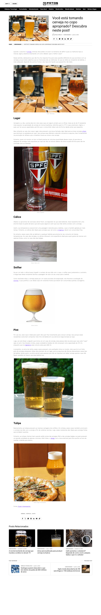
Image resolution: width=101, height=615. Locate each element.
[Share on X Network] (56, 38)
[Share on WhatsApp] (59, 38)
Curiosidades (67, 35)
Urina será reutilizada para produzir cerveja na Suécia (49, 552)
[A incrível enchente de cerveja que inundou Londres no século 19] (22, 538)
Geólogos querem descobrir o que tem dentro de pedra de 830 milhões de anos (34, 570)
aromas (16, 280)
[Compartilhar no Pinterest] (62, 38)
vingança (61, 230)
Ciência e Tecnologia (26, 566)
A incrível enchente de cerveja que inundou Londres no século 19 (21, 552)
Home (10, 44)
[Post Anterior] (15, 569)
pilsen (84, 131)
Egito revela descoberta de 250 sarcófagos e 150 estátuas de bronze (67, 570)
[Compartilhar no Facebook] (54, 38)
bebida (23, 513)
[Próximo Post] (86, 569)
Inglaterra (28, 345)
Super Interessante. (24, 506)
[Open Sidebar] (96, 17)
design (53, 438)
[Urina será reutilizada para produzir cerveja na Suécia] (50, 538)
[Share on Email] (68, 38)
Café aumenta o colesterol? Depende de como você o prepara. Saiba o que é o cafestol (78, 553)
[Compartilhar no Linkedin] (65, 38)
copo (34, 513)
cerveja (29, 51)
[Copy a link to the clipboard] (71, 38)
